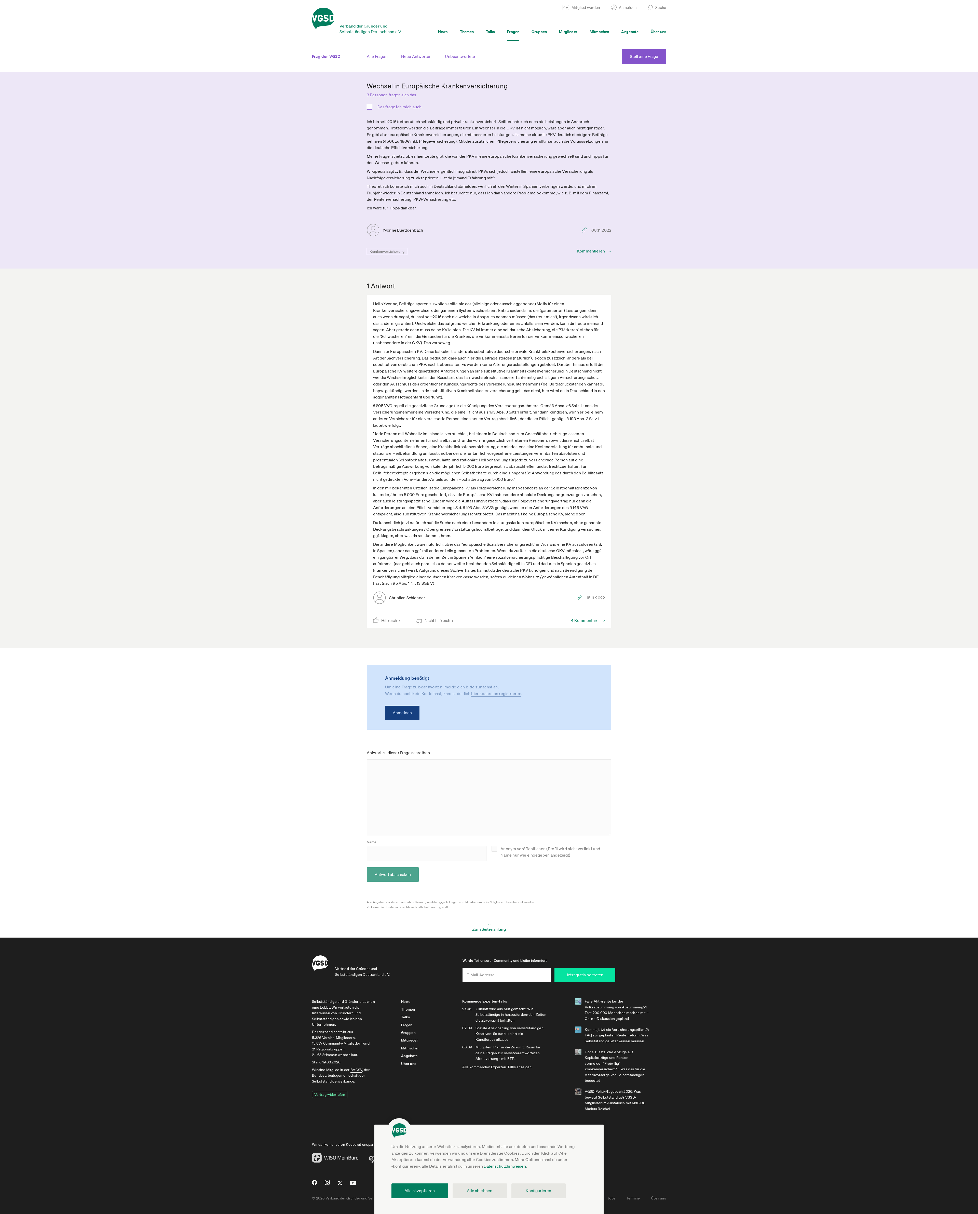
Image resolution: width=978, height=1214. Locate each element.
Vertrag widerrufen (329, 1094)
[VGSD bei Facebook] (314, 1184)
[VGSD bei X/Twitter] (340, 1185)
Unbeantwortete (460, 56)
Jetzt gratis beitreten (584, 974)
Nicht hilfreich (439, 620)
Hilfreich (390, 620)
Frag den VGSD (326, 56)
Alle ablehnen (479, 1190)
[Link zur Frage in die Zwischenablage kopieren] (585, 230)
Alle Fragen (377, 56)
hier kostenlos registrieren (496, 693)
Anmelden (402, 712)
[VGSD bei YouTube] (353, 1185)
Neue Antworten (416, 56)
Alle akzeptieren (419, 1190)
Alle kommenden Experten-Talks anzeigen (497, 1067)
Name (371, 842)
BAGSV (356, 1070)
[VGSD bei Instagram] (327, 1184)
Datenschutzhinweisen (505, 1166)
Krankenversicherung (387, 251)
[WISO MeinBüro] (335, 1159)
